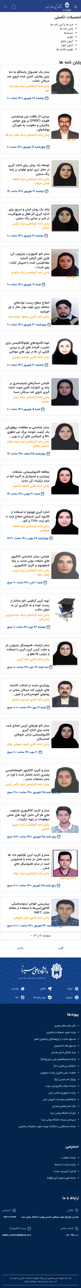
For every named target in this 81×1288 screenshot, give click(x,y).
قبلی (60, 948)
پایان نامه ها (66, 29)
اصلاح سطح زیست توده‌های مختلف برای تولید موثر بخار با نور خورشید (28, 307)
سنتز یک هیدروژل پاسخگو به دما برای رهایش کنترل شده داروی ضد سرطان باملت (28, 76)
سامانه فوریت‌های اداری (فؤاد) (61, 1178)
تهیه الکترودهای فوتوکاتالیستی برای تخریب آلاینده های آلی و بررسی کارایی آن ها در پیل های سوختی (27, 347)
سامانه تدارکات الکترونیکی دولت (60, 1086)
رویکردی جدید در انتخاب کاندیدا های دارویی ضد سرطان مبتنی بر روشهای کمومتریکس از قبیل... (29, 690)
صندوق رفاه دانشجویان (65, 1046)
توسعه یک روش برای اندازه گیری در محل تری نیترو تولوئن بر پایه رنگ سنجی (28, 169)
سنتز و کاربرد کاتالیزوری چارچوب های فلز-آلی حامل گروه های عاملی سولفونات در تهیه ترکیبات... (28, 815)
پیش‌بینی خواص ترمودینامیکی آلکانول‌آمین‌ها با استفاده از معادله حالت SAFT (29, 908)
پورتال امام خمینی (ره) (65, 1079)
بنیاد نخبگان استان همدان (63, 1052)
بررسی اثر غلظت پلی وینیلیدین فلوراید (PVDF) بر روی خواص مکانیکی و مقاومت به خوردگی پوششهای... (30, 123)
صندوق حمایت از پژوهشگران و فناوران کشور (55, 1039)
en (5, 7)
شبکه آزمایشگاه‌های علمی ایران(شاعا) (58, 1059)
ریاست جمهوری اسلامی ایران (62, 1093)
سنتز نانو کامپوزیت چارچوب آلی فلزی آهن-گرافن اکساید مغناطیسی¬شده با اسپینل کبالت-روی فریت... (28, 261)
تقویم (70, 37)
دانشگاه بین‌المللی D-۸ (65, 1066)
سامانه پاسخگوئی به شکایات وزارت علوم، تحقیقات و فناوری (47, 1126)
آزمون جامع (67, 41)
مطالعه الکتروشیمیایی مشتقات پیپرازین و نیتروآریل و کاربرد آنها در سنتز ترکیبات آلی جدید (27, 476)
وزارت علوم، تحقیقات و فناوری (61, 1032)
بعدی (20, 948)
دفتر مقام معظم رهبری (65, 1026)
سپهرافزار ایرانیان (30, 1281)
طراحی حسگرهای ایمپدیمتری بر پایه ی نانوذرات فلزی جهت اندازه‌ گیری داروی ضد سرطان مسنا (28, 387)
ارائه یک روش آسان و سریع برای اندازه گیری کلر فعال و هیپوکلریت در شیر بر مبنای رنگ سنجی (28, 214)
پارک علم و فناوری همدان (64, 1106)
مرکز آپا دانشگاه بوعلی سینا (63, 1113)
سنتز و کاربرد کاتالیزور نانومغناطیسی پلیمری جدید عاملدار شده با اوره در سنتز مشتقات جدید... (27, 775)
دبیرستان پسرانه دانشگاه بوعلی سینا (58, 1120)
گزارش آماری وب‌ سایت (65, 1171)
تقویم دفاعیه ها (64, 49)
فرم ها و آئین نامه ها (62, 24)
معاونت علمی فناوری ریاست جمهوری (58, 1073)
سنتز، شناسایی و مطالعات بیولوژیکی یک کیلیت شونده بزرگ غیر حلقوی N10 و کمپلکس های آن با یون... (27, 432)
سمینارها (68, 33)
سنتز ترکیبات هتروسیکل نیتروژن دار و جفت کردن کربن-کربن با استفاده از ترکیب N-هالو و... (27, 649)
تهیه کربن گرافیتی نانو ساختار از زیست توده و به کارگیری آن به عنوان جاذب (29, 605)
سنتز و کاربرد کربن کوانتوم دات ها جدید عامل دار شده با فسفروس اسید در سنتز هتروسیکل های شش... (28, 862)
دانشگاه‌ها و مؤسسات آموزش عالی (59, 1099)
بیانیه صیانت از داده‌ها (65, 1165)
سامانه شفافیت (68, 1158)
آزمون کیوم (67, 45)
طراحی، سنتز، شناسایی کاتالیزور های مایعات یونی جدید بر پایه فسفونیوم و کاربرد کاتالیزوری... (30, 561)
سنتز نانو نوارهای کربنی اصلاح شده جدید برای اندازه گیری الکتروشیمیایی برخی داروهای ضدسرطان (27, 732)
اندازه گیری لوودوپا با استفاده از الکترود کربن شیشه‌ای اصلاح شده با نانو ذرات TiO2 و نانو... (27, 516)
